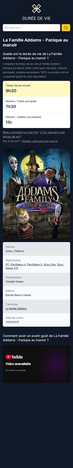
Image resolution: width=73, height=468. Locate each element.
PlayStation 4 (18, 264)
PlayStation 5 (34, 264)
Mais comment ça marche (20, 132)
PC (7, 264)
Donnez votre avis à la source (39, 141)
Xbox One (50, 264)
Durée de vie (36, 18)
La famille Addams (16, 308)
